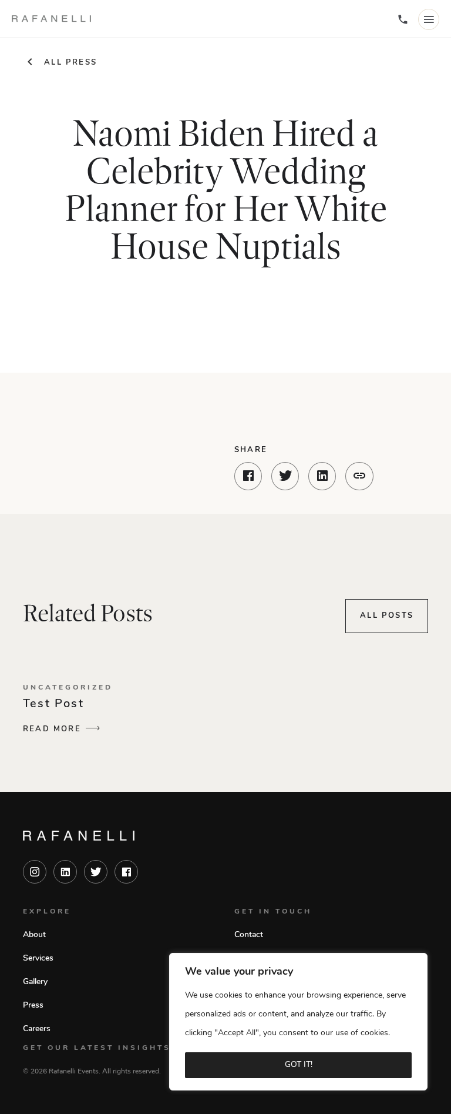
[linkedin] (65, 872)
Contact (248, 935)
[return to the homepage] (78, 835)
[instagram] (34, 872)
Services (38, 958)
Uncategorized (68, 687)
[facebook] (126, 872)
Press (33, 1005)
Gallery (35, 982)
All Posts (386, 616)
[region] (298, 1021)
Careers (37, 1029)
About (34, 935)
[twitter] (95, 872)
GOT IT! (298, 1065)
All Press (70, 62)
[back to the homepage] (51, 18)
